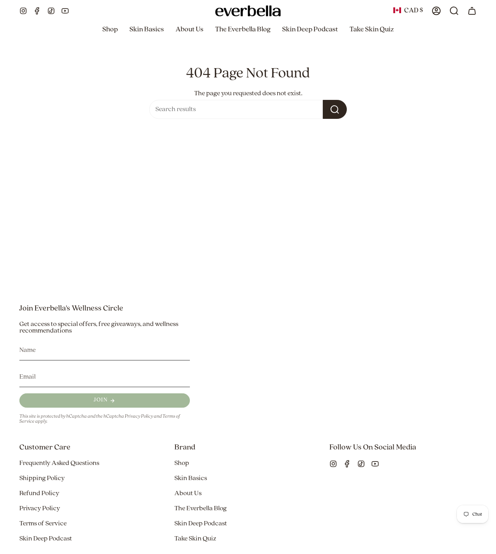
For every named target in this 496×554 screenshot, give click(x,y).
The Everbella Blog (200, 508)
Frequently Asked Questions (59, 463)
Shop (181, 463)
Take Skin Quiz (195, 538)
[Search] (335, 109)
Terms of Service (43, 523)
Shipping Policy (42, 478)
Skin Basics (190, 478)
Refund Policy (39, 493)
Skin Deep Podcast (45, 538)
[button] (110, 30)
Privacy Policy (139, 416)
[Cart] (472, 10)
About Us (188, 493)
